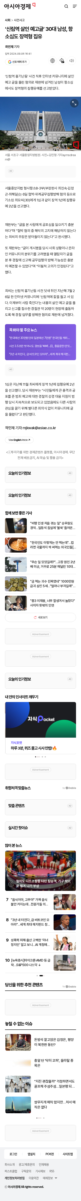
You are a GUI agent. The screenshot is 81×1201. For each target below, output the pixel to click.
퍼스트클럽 (11, 1171)
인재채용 (44, 1164)
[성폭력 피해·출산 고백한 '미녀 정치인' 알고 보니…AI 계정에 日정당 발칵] (65, 949)
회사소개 (10, 1164)
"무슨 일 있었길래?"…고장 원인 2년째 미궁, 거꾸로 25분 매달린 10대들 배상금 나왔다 (53, 564)
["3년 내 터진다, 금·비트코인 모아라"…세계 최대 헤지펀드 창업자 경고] (65, 929)
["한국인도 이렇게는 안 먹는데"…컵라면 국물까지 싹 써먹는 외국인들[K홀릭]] (16, 551)
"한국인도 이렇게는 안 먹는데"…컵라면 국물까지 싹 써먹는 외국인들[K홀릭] (52, 545)
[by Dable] (69, 986)
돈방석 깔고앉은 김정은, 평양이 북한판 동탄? (54, 1042)
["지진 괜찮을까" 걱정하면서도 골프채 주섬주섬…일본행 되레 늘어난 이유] (18, 1091)
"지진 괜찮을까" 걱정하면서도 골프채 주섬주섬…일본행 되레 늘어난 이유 (54, 1084)
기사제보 (40, 1171)
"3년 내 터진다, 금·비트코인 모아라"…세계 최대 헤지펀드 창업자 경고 (40, 354)
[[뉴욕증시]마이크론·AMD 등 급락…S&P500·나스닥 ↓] (65, 969)
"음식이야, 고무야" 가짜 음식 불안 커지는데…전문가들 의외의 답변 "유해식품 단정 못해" (29, 904)
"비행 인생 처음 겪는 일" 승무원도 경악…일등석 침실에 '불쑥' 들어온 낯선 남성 (51, 525)
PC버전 (49, 1154)
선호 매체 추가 (19, 61)
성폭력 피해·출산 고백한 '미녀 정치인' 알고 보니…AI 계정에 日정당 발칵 (29, 945)
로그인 (13, 1154)
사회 (7, 20)
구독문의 (26, 1171)
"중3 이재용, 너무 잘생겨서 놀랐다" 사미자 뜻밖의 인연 (52, 603)
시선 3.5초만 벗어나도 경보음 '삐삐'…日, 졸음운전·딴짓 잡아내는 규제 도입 (40, 346)
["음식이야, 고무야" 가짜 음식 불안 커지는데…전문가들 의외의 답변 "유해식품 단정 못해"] (65, 909)
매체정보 (48, 1178)
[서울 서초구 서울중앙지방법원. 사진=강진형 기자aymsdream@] (40, 124)
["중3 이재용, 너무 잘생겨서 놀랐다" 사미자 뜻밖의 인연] (16, 609)
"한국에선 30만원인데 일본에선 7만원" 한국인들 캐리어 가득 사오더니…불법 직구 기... (40, 338)
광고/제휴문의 (27, 1164)
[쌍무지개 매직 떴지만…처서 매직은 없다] (18, 1112)
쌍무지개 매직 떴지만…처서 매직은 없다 (54, 1104)
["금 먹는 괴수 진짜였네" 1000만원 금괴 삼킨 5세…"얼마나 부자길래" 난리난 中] (16, 590)
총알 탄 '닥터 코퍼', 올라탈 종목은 (53, 1063)
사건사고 (19, 20)
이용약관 (34, 1178)
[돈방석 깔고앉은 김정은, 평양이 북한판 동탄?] (18, 1049)
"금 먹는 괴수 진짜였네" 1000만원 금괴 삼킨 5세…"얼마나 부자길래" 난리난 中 (52, 584)
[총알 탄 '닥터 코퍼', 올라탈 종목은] (18, 1070)
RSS (51, 1171)
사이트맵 (68, 1154)
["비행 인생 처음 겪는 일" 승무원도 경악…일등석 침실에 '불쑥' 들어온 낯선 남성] (16, 532)
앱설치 (31, 1154)
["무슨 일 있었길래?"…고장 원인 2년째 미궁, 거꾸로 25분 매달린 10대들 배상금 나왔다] (16, 571)
